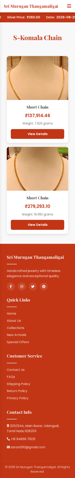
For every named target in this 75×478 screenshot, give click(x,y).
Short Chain (37, 107)
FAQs (11, 376)
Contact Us (16, 369)
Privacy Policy (17, 398)
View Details (38, 134)
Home (11, 313)
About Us (14, 320)
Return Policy (17, 391)
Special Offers (18, 342)
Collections (15, 328)
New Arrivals (16, 335)
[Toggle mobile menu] (69, 6)
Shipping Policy (18, 384)
